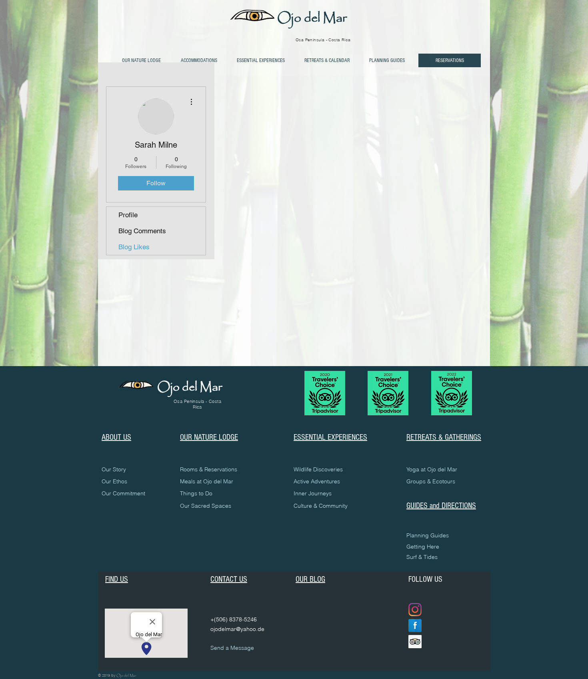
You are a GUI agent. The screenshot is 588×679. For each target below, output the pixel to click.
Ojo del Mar (312, 18)
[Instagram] (415, 609)
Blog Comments (142, 231)
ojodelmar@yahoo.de (237, 629)
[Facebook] (415, 625)
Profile (128, 215)
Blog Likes (134, 247)
